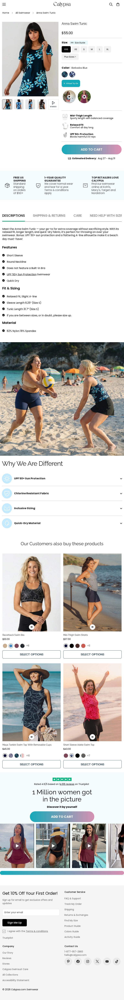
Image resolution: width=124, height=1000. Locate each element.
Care (77, 215)
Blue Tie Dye (11, 646)
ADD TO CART (62, 816)
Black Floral (22, 646)
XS (75, 49)
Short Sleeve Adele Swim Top (78, 744)
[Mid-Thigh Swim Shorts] (92, 592)
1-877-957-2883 (73, 951)
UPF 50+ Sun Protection (21, 274)
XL (107, 49)
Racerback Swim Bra (13, 635)
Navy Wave (72, 74)
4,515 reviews (67, 784)
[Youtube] (107, 961)
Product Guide (72, 926)
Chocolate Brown (77, 646)
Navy (66, 646)
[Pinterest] (68, 961)
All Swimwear (23, 12)
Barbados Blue (65, 74)
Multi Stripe (22, 756)
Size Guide (80, 42)
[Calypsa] (62, 4)
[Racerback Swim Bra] (31, 592)
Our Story (7, 952)
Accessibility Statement (15, 980)
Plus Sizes (69, 56)
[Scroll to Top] (117, 982)
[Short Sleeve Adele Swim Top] (92, 702)
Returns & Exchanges (76, 915)
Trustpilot (7, 937)
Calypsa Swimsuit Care (15, 969)
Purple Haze (17, 646)
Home (5, 12)
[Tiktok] (117, 961)
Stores (6, 963)
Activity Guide (72, 937)
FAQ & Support (72, 898)
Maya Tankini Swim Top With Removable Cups (27, 744)
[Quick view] (31, 627)
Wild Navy (11, 756)
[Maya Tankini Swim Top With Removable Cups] (31, 702)
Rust (83, 646)
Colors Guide (71, 931)
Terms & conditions (37, 931)
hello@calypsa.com (75, 955)
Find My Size (71, 920)
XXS (66, 49)
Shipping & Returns (49, 215)
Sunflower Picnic (83, 756)
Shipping (69, 909)
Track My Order (73, 904)
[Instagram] (88, 961)
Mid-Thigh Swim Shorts (75, 635)
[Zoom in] (51, 28)
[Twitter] (97, 961)
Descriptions (13, 215)
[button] (118, 4)
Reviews (6, 958)
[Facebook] (78, 961)
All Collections (10, 974)
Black (72, 646)
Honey (5, 646)
